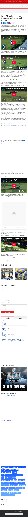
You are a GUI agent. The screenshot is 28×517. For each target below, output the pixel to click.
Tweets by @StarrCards (6, 420)
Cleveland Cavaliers (10, 477)
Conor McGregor (5, 487)
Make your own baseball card (13, 320)
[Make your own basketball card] (4, 336)
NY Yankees (10, 490)
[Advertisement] (14, 354)
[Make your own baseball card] (4, 324)
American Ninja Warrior (18, 467)
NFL (3, 470)
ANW (6, 470)
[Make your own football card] (4, 330)
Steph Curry (19, 475)
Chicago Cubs (4, 495)
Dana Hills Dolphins (5, 492)
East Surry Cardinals (7, 480)
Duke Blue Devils (14, 485)
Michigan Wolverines (16, 483)
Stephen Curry (5, 485)
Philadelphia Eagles (11, 495)
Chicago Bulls (22, 485)
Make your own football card (13, 327)
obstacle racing (14, 470)
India (24, 487)
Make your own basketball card (13, 333)
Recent (20, 318)
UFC (24, 482)
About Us (20, 511)
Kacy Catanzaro (12, 487)
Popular (8, 318)
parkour (14, 472)
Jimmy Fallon (16, 490)
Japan (15, 480)
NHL (3, 477)
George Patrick (18, 487)
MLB (7, 467)
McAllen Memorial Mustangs (15, 492)
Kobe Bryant (4, 490)
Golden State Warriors (8, 475)
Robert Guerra (6, 483)
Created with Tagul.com (11, 395)
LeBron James (6, 472)
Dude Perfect (21, 480)
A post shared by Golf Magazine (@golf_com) (12, 227)
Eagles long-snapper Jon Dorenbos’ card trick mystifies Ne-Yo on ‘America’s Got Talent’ (16, 340)
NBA (3, 467)
